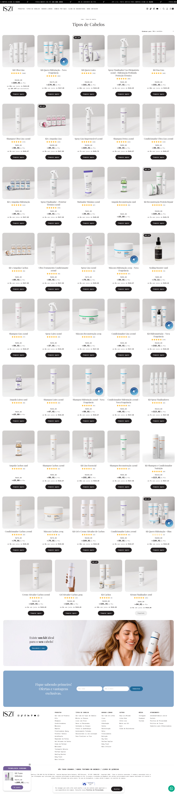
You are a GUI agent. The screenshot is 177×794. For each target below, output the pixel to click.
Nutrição (104, 736)
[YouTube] (157, 9)
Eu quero (17, 787)
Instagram (142, 716)
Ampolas (57, 728)
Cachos (104, 726)
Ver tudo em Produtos (62, 716)
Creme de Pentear (61, 744)
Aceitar (117, 789)
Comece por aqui (60, 9)
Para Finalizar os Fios (84, 736)
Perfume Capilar (60, 752)
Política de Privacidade (158, 721)
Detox (103, 731)
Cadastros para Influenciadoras (160, 726)
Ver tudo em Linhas (108, 716)
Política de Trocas (156, 723)
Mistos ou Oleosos (82, 718)
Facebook (142, 718)
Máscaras (58, 726)
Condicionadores (60, 723)
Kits (56, 718)
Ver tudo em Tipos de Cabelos (86, 716)
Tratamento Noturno (61, 749)
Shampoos (58, 721)
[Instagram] (147, 9)
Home (82, 19)
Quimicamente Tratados (83, 731)
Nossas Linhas (47, 9)
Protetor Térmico (61, 734)
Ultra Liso (123, 721)
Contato (152, 718)
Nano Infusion (92, 9)
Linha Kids (123, 718)
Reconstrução (106, 728)
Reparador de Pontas (62, 739)
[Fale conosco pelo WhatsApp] (171, 788)
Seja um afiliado (125, 716)
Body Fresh (58, 757)
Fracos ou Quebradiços (83, 728)
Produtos (21, 9)
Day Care (104, 739)
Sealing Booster (60, 754)
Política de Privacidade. (95, 790)
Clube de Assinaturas (76, 9)
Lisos (103, 718)
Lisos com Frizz (81, 721)
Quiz (120, 726)
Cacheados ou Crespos (83, 726)
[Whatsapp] (38, 715)
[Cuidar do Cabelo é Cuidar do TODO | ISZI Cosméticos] (8, 735)
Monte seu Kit (124, 723)
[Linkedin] (28, 715)
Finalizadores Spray (62, 731)
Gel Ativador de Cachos (63, 741)
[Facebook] (154, 9)
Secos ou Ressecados (83, 723)
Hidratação (105, 723)
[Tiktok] (151, 9)
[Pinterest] (32, 715)
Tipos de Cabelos (33, 9)
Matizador (58, 746)
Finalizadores (106, 734)
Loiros (104, 721)
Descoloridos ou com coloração (86, 734)
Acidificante (59, 736)
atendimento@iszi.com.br (158, 716)
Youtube (141, 721)
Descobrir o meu (38, 648)
